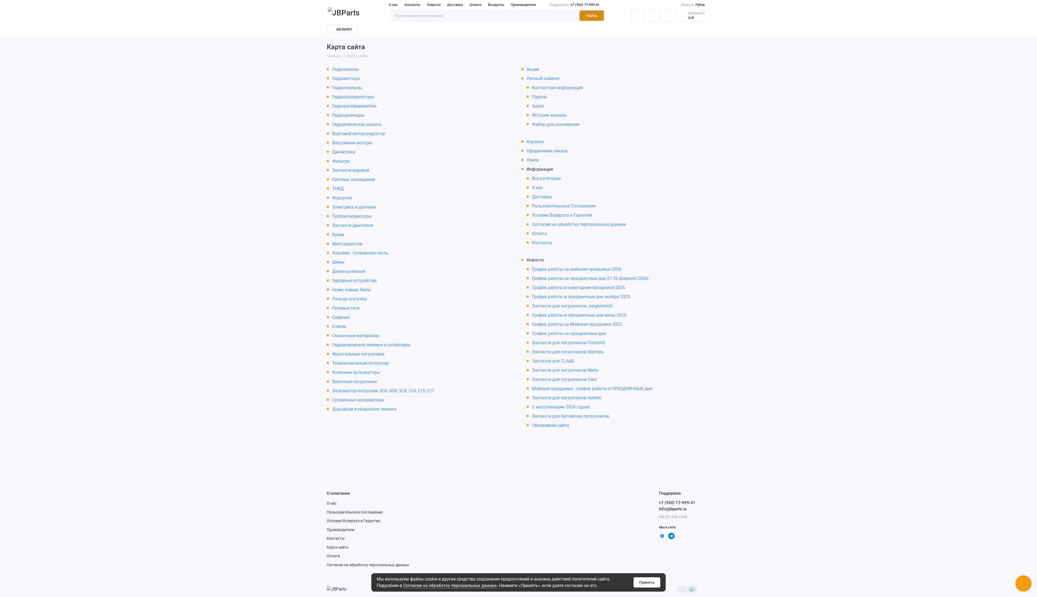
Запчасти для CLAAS (553, 361)
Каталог (344, 29)
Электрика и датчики (354, 207)
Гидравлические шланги (356, 124)
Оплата (475, 5)
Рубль (693, 5)
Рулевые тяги (345, 308)
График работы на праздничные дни (569, 333)
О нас (393, 5)
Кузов (338, 234)
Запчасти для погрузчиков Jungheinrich (572, 305)
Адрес (538, 106)
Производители (523, 5)
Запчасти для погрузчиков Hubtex (566, 397)
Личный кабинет (543, 78)
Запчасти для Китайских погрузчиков (570, 416)
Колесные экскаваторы (356, 372)
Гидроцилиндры (348, 115)
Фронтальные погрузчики (358, 354)
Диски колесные (348, 271)
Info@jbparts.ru (672, 509)
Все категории (546, 178)
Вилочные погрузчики (354, 381)
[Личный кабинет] (637, 15)
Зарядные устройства (354, 280)
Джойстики (343, 152)
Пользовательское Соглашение (563, 206)
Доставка (455, 5)
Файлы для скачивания (556, 124)
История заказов (549, 115)
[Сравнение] (652, 15)
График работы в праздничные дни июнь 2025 (579, 315)
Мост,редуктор (347, 243)
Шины (338, 262)
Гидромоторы (346, 78)
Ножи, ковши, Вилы (351, 289)
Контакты (412, 5)
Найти (591, 16)
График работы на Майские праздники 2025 (577, 324)
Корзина (535, 141)
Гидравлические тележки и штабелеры (371, 344)
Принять (647, 582)
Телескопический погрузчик (360, 363)
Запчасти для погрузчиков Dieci (564, 379)
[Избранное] (667, 15)
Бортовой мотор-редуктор (358, 133)
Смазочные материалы (355, 335)
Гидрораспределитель (354, 106)
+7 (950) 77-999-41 (575, 5)
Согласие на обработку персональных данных (579, 224)
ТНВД (338, 188)
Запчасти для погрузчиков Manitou (568, 351)
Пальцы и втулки (349, 298)
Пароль (539, 96)
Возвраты (496, 5)
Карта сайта (337, 547)
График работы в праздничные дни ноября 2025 (581, 296)
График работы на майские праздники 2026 (576, 269)
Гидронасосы (345, 69)
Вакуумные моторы (352, 142)
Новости (433, 5)
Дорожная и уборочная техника (364, 409)
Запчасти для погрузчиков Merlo (565, 370)
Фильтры (341, 161)
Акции (533, 69)
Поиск (533, 160)
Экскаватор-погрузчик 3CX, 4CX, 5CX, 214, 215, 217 (383, 390)
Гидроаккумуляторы (353, 96)
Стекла (339, 326)
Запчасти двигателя (352, 225)
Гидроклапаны (347, 87)
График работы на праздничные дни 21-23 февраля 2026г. (591, 278)
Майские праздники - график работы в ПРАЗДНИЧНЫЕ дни (592, 388)
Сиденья (340, 317)
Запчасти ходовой (350, 170)
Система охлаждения (353, 179)
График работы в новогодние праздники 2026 (578, 287)
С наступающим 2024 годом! (561, 407)
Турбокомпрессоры (352, 216)
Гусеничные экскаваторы (358, 400)
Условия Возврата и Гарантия (562, 215)
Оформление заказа (547, 150)
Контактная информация (557, 87)
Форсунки (342, 197)
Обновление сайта (550, 425)
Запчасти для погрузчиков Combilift (568, 342)
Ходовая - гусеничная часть (360, 253)
